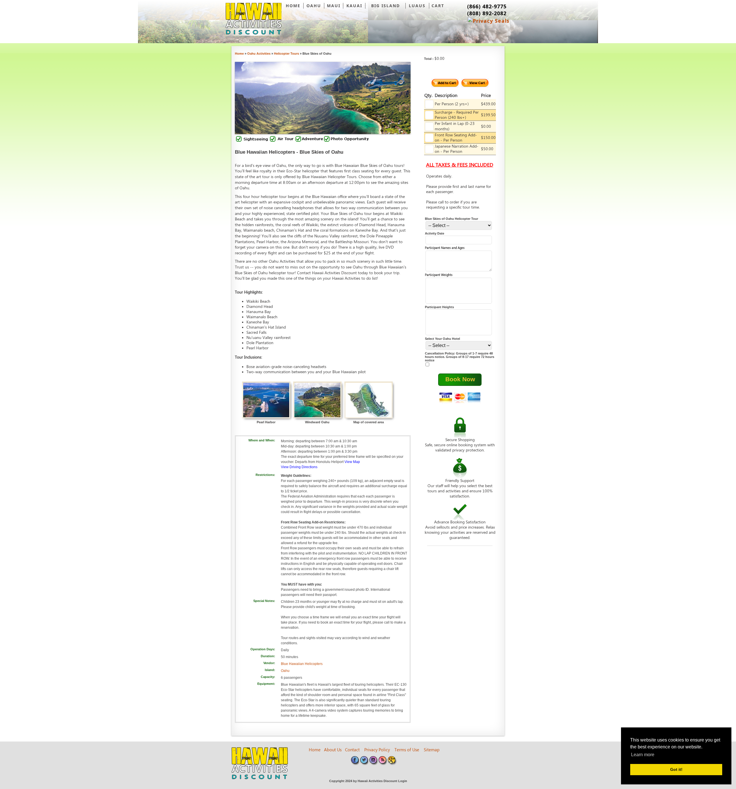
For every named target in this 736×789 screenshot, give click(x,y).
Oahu (285, 671)
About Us (333, 750)
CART (438, 5)
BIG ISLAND (385, 5)
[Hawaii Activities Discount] (253, 19)
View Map (352, 462)
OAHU (313, 5)
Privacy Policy (377, 750)
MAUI (333, 5)
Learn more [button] (642, 754)
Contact (352, 750)
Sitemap (432, 750)
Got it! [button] (676, 769)
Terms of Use (406, 750)
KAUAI (354, 5)
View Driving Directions (299, 467)
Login (402, 781)
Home (315, 750)
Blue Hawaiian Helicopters (302, 664)
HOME (293, 5)
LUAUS (417, 5)
